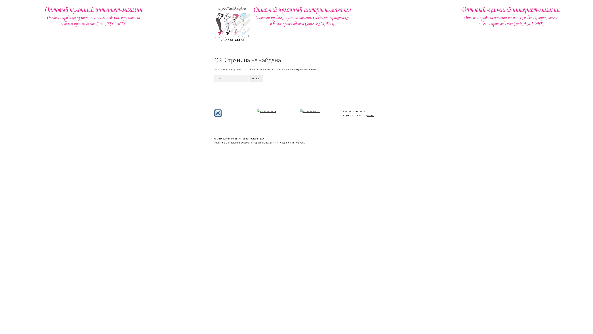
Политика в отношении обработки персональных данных (246, 142)
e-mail (370, 115)
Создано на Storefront (292, 142)
